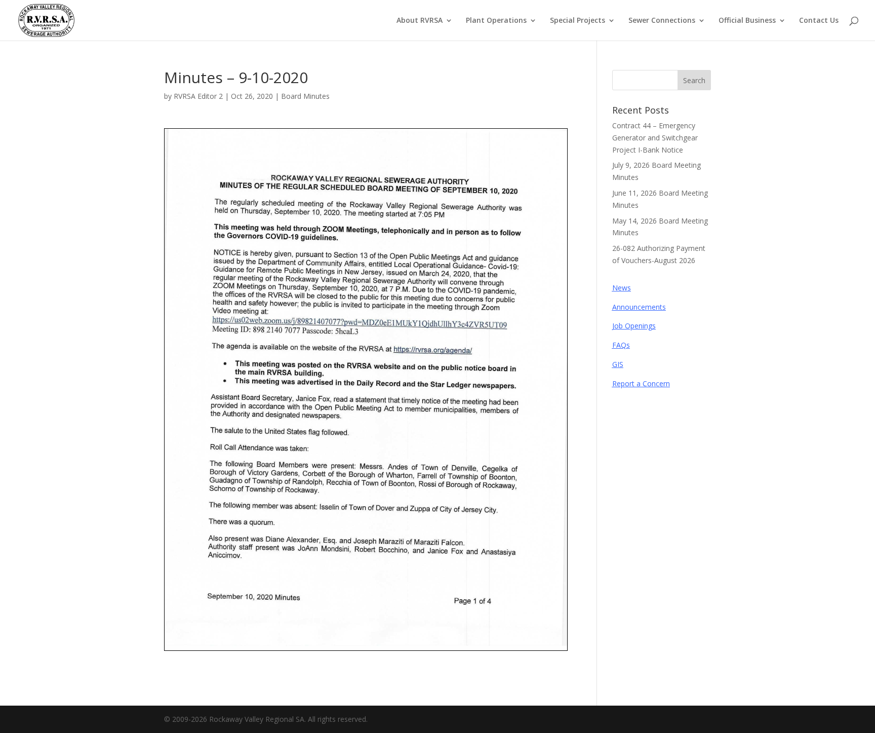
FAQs (621, 345)
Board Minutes (305, 96)
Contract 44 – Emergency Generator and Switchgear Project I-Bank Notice (655, 138)
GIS (617, 364)
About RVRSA (419, 21)
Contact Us (819, 21)
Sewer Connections (661, 21)
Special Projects (577, 21)
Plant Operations (496, 21)
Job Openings (634, 326)
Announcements (639, 307)
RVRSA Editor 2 (198, 96)
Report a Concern (641, 383)
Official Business (747, 21)
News (621, 287)
